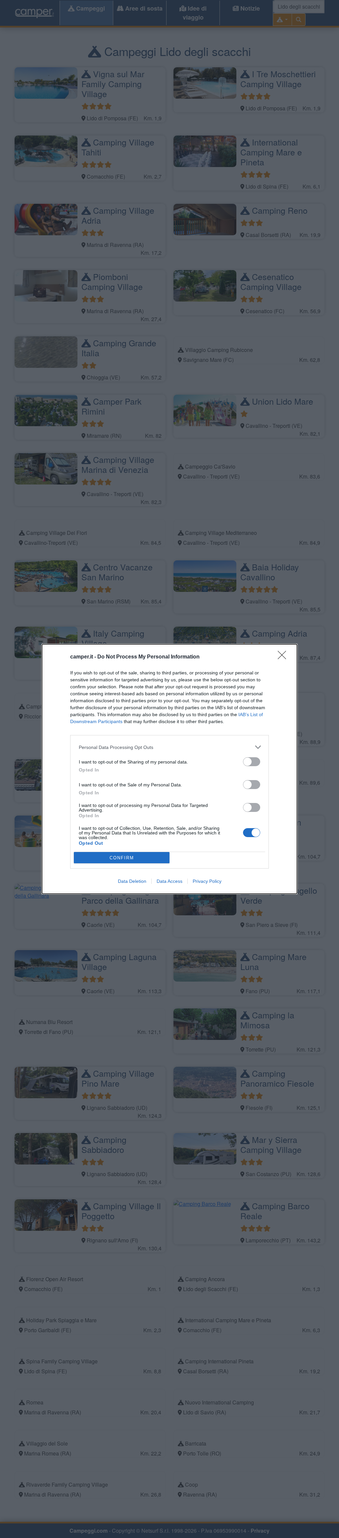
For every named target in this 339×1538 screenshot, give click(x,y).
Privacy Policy (207, 881)
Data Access (169, 881)
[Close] (284, 657)
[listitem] (169, 747)
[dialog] (169, 769)
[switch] (251, 761)
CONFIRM (122, 857)
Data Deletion (132, 881)
